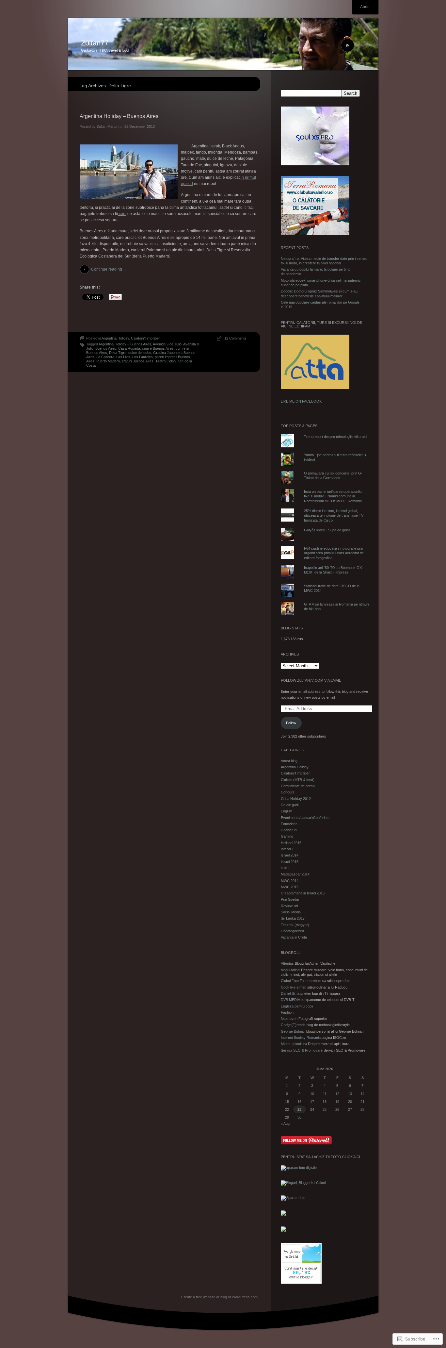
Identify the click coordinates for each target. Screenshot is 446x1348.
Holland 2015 (291, 843)
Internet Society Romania (301, 1038)
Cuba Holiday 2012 (296, 799)
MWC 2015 (289, 887)
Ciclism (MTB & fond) (297, 780)
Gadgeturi (288, 830)
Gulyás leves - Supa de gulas (327, 530)
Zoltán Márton (108, 126)
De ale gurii (289, 805)
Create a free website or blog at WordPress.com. (220, 1297)
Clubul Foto (290, 981)
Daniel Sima (290, 993)
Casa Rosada (129, 348)
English (286, 811)
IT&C (285, 868)
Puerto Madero (108, 361)
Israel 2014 (289, 855)
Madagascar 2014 (295, 874)
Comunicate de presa (298, 786)
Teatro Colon (165, 361)
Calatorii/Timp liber (145, 338)
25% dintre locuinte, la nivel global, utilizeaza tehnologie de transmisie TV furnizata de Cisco (333, 515)
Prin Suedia (290, 899)
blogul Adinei (290, 970)
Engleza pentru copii (297, 1006)
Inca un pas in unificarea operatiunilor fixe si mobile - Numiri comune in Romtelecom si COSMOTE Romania (333, 496)
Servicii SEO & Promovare (302, 1050)
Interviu (287, 849)
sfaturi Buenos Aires (137, 361)
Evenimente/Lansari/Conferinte (305, 818)
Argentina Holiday (115, 338)
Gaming (287, 836)
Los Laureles (142, 357)
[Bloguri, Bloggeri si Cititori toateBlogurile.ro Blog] (303, 1183)
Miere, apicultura (294, 1044)
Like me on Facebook (301, 401)
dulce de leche (139, 353)
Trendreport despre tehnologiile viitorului (335, 437)
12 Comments (235, 338)
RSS (361, 46)
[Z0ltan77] (223, 44)
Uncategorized (292, 931)
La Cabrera (105, 357)
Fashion (287, 1012)
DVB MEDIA (290, 1000)
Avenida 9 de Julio (167, 344)
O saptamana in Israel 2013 (303, 893)
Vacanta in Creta (294, 937)
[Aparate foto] (293, 1198)
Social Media (291, 912)
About (365, 7)
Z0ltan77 (94, 43)
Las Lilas (123, 357)
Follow (291, 723)
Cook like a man (293, 987)
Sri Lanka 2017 (293, 918)
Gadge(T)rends (293, 1025)
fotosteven (289, 1019)
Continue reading (109, 269)
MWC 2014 (289, 881)
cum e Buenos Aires (158, 348)
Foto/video (289, 824)
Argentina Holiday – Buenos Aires (119, 116)
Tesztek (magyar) (295, 925)
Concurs (288, 792)
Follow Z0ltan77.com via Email (311, 680)
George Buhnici (293, 1031)
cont (122, 213)
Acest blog (289, 761)
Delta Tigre (117, 353)
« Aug (285, 1123)
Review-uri (289, 906)
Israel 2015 (289, 862)
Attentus (287, 963)
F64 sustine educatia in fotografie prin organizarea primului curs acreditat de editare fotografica (334, 553)
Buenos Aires (105, 348)
